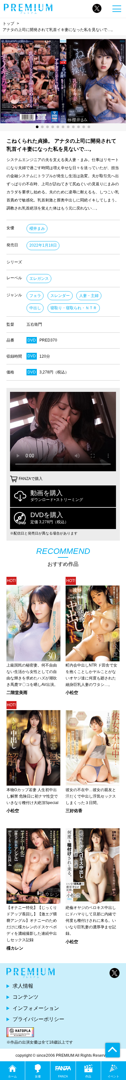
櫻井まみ (37, 228)
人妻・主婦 (89, 295)
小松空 (72, 692)
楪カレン (14, 948)
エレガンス (39, 278)
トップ (8, 23)
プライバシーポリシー (38, 1019)
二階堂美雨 (16, 692)
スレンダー (60, 295)
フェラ (35, 295)
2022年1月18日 (43, 245)
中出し (35, 308)
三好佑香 (74, 811)
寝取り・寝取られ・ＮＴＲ (73, 308)
